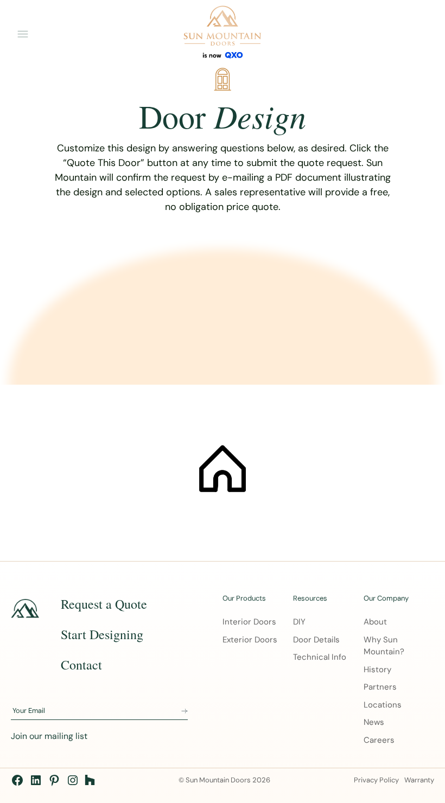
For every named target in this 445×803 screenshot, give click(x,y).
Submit (184, 711)
